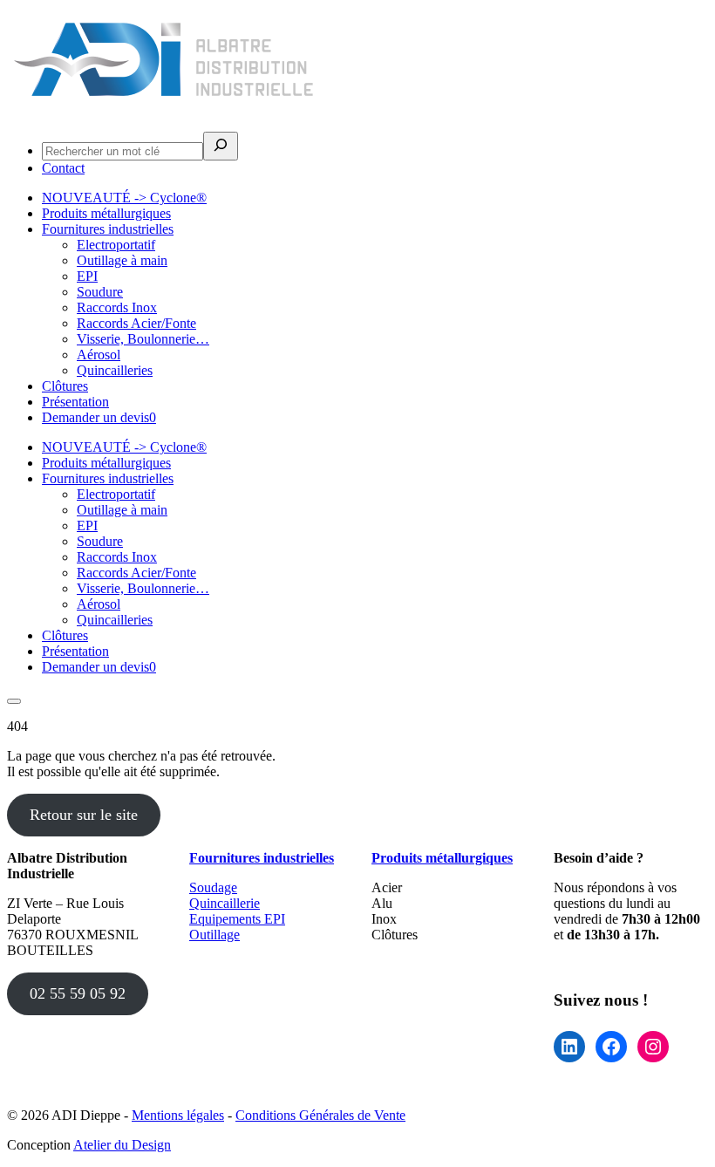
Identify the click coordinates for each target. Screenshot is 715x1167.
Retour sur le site (84, 814)
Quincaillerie (224, 903)
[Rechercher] (220, 146)
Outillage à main (122, 260)
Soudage (213, 887)
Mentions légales (178, 1115)
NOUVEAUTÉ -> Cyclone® (124, 197)
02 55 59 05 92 (78, 993)
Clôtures (65, 386)
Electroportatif (116, 244)
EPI (87, 276)
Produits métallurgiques (106, 213)
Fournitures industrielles (108, 229)
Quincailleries (115, 370)
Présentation (75, 401)
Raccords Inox (117, 307)
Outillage (214, 934)
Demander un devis (99, 417)
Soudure (100, 291)
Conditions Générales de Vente (320, 1115)
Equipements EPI (237, 918)
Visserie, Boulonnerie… (143, 338)
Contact (63, 167)
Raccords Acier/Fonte (136, 323)
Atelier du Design (122, 1144)
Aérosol (98, 354)
